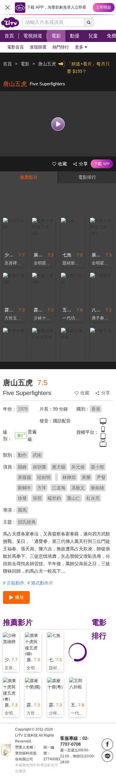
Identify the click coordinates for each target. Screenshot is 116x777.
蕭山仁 (73, 498)
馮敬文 (78, 487)
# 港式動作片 (40, 582)
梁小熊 (97, 466)
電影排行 (87, 177)
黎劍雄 (97, 487)
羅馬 (22, 510)
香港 (95, 408)
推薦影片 (29, 177)
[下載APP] (102, 163)
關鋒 (22, 466)
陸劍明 (44, 477)
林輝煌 (69, 477)
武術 (37, 455)
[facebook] (107, 744)
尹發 (101, 477)
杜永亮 (93, 498)
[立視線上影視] (10, 22)
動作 (22, 455)
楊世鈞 (54, 498)
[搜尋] (88, 22)
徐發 (22, 498)
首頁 (7, 63)
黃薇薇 (24, 477)
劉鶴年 (24, 487)
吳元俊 (78, 466)
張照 (37, 498)
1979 (22, 408)
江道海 (58, 487)
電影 (25, 63)
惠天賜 (58, 466)
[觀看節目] (58, 124)
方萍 (41, 487)
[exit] (7, 7)
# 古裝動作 (13, 582)
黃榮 (86, 477)
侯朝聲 (39, 466)
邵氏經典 (27, 521)
